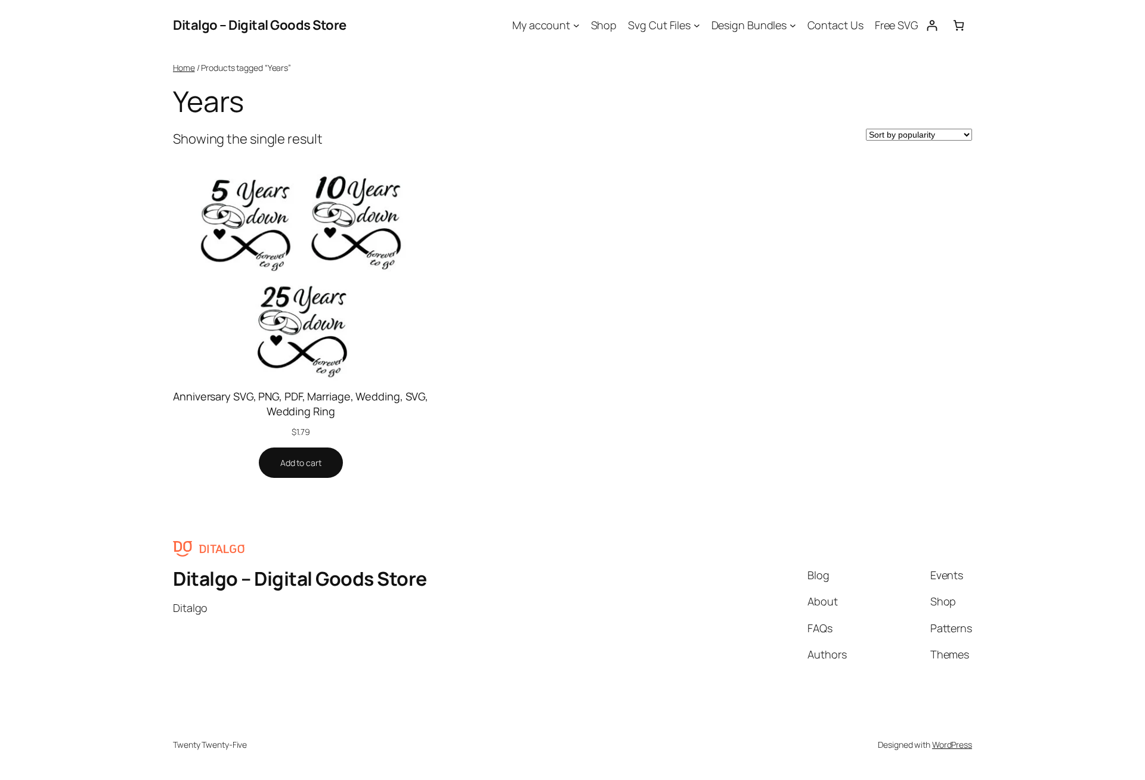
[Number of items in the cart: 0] (958, 25)
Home (184, 67)
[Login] (931, 25)
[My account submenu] (576, 25)
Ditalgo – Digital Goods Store (259, 25)
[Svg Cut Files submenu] (697, 25)
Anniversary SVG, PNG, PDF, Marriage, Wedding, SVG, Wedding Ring (300, 403)
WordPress (952, 744)
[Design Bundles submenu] (793, 25)
